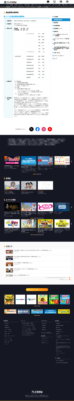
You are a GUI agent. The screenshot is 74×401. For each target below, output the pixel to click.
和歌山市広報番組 (51, 139)
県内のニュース (43, 142)
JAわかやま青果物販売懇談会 (28, 333)
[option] (12, 162)
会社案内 (39, 6)
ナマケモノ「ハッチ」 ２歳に (28, 327)
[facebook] (37, 129)
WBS (62, 141)
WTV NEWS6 (12, 139)
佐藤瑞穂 (44, 325)
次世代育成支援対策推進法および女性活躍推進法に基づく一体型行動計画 (61, 48)
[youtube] (50, 129)
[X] (31, 129)
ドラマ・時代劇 (9, 4)
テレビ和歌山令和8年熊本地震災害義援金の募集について (57, 277)
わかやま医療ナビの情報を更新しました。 (23, 263)
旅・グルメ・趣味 (56, 4)
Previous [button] (2, 161)
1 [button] (34, 174)
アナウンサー (21, 6)
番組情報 (8, 6)
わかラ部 (19, 139)
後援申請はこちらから (64, 279)
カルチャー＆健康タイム (44, 141)
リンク (55, 58)
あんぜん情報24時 (60, 360)
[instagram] (44, 129)
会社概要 (56, 16)
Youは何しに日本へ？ (54, 142)
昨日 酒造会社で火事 (26, 331)
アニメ (29, 142)
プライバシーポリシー (59, 55)
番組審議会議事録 (58, 19)
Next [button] (71, 161)
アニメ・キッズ (47, 4)
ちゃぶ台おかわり (40, 139)
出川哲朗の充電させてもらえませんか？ (17, 144)
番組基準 (56, 22)
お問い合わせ (57, 52)
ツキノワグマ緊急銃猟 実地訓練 (29, 329)
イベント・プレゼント (30, 6)
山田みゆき (44, 323)
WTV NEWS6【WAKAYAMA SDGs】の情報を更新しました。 (28, 257)
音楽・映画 (27, 4)
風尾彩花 (44, 329)
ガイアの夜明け (21, 142)
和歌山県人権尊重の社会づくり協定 (61, 43)
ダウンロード (45, 340)
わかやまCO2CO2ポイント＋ (28, 334)
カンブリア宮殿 (12, 142)
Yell (33, 139)
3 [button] (40, 174)
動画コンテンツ (45, 342)
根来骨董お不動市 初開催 (27, 323)
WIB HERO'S (55, 141)
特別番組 (6, 325)
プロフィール (45, 338)
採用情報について (58, 28)
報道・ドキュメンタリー (37, 4)
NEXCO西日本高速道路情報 (62, 362)
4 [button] (40, 218)
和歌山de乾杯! (22, 141)
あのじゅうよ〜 (61, 139)
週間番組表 (7, 327)
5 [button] (42, 218)
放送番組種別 (57, 25)
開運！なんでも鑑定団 (49, 144)
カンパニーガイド (32, 141)
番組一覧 (6, 323)
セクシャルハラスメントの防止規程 (61, 39)
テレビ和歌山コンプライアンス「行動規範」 (61, 35)
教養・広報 (65, 4)
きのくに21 (26, 139)
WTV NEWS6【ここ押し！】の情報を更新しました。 (26, 269)
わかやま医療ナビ (12, 141)
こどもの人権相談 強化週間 (28, 325)
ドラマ (35, 142)
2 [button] (37, 174)
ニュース (14, 6)
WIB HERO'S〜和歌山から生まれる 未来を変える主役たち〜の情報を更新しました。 (33, 251)
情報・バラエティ (19, 4)
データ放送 (45, 6)
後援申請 (56, 31)
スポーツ (71, 4)
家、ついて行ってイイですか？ (35, 144)
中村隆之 (44, 327)
